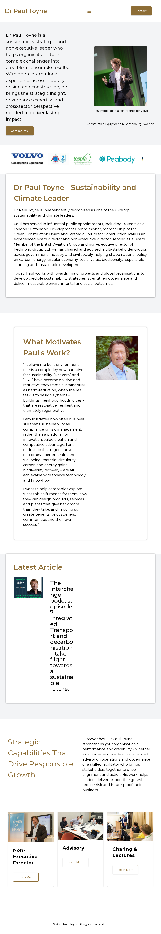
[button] (89, 11)
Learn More (26, 877)
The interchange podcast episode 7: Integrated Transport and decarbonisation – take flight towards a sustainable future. (61, 636)
